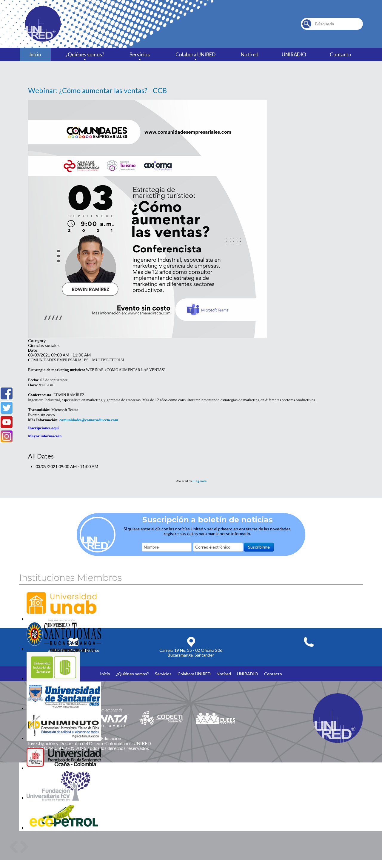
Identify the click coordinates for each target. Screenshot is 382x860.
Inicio (35, 54)
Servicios (140, 54)
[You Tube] (6, 422)
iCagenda (199, 481)
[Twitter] (6, 407)
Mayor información (44, 436)
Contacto (340, 54)
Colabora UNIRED (195, 54)
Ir (307, 24)
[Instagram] (6, 436)
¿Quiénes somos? (85, 54)
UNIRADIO (294, 54)
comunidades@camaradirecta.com (88, 420)
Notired (249, 54)
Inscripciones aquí (43, 428)
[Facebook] (6, 393)
